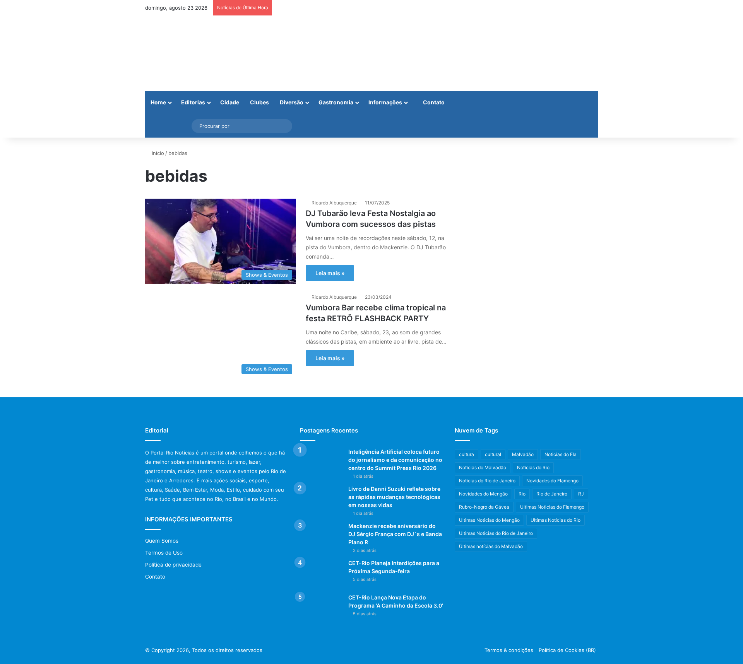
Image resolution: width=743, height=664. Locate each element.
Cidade (229, 102)
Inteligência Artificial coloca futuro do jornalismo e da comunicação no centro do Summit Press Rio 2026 (395, 459)
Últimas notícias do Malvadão (491, 546)
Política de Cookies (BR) (567, 650)
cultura (466, 454)
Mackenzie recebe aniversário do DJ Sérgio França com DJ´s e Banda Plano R (395, 534)
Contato (433, 102)
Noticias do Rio (533, 467)
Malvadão (523, 454)
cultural (493, 454)
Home (158, 102)
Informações (385, 102)
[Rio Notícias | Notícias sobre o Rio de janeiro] (193, 53)
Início (157, 153)
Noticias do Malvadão (482, 467)
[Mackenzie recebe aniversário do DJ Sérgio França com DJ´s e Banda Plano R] (321, 536)
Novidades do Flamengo (552, 481)
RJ (581, 494)
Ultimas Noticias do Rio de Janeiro (496, 533)
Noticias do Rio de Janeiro (487, 481)
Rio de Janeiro (551, 494)
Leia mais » (329, 273)
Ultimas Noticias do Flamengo (552, 507)
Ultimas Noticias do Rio (555, 520)
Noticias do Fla (560, 454)
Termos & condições (508, 650)
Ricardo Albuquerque (334, 203)
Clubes (259, 102)
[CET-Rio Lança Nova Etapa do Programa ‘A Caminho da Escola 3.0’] (321, 608)
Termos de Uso (164, 553)
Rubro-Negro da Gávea (484, 507)
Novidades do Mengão (483, 494)
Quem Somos (161, 541)
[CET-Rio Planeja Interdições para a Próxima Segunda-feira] (321, 573)
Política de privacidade (173, 565)
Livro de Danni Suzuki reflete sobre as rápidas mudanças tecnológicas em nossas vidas (394, 496)
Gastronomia (335, 102)
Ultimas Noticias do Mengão (489, 520)
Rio (522, 494)
